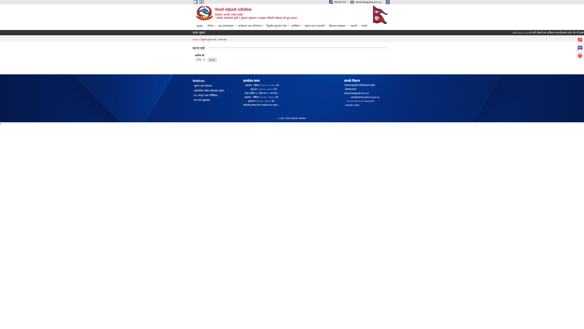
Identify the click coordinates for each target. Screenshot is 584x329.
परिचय (210, 25)
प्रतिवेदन (295, 25)
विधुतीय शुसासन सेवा (276, 25)
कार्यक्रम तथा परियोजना (250, 25)
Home (195, 39)
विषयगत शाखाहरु (337, 25)
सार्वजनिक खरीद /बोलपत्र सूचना (209, 90)
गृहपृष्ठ (199, 25)
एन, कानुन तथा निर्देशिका (205, 95)
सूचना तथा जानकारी (314, 25)
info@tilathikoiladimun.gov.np (365, 97)
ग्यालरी (353, 25)
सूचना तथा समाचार (203, 85)
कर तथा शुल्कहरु (202, 100)
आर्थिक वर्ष (199, 55)
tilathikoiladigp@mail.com (356, 93)
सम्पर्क (364, 25)
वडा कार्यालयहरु (226, 25)
